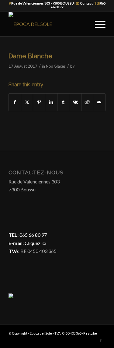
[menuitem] (97, 24)
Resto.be (90, 333)
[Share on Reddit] (87, 102)
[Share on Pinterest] (39, 102)
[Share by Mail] (99, 102)
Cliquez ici (35, 243)
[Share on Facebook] (15, 102)
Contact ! (87, 3)
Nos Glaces (56, 66)
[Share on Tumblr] (63, 102)
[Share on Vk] (75, 102)
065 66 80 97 (33, 235)
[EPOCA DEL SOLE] (47, 24)
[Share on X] (27, 102)
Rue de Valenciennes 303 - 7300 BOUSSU (42, 3)
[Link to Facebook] (100, 340)
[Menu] (97, 24)
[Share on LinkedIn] (51, 102)
